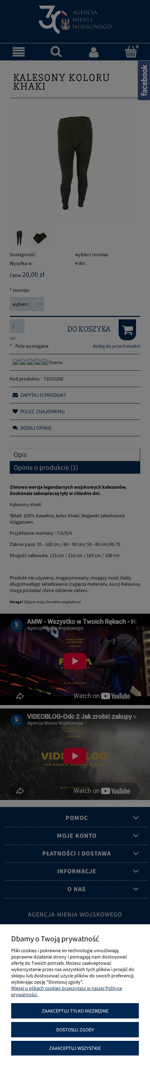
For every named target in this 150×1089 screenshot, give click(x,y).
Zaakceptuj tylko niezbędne (75, 1011)
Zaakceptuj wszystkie (75, 1048)
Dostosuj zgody (75, 1030)
